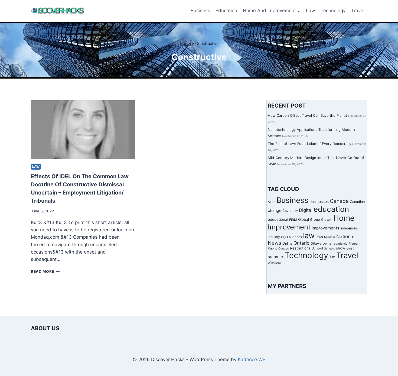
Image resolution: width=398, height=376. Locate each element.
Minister (329, 237)
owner (328, 243)
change (274, 210)
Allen (271, 202)
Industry (274, 237)
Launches (294, 237)
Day (295, 211)
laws (319, 237)
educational (278, 219)
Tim (332, 257)
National (345, 236)
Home (185, 43)
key (283, 237)
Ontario (301, 243)
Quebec (283, 248)
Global (303, 219)
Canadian (357, 202)
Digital (305, 210)
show (340, 248)
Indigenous (349, 228)
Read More (45, 271)
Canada (339, 201)
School (317, 248)
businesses (319, 201)
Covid (286, 211)
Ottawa (316, 243)
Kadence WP (252, 359)
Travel (357, 10)
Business (200, 10)
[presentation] (83, 129)
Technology (333, 10)
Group (315, 220)
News (274, 243)
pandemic (340, 243)
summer (275, 256)
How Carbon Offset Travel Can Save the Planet (307, 115)
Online (287, 243)
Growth (326, 220)
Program (354, 243)
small (350, 248)
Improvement (289, 227)
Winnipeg (274, 262)
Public (272, 248)
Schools (329, 248)
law (309, 235)
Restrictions (300, 248)
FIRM (293, 220)
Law (310, 10)
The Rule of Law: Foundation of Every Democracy (309, 143)
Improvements (325, 228)
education (331, 209)
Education (226, 10)
